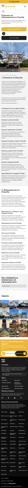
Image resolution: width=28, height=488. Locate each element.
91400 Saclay (3, 430)
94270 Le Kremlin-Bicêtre (22, 467)
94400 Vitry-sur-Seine (13, 471)
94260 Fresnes (13, 466)
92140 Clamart (12, 437)
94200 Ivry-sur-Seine (5, 462)
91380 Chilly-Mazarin (14, 426)
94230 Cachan (12, 462)
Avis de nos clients (19, 388)
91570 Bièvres (3, 433)
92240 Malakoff (13, 444)
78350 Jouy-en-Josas (5, 415)
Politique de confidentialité (7, 480)
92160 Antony (21, 437)
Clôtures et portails (19, 386)
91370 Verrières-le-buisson (4, 427)
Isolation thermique (6, 382)
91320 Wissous (21, 423)
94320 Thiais (3, 470)
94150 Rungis (21, 458)
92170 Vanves (3, 441)
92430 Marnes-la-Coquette (4, 459)
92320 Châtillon (22, 448)
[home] (3, 6)
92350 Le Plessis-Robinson (22, 452)
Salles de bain (5, 386)
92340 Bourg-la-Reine (13, 452)
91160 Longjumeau (4, 423)
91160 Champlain (22, 419)
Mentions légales (5, 478)
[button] (25, 6)
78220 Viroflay (21, 412)
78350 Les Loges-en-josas (14, 416)
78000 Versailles (4, 412)
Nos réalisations (5, 388)
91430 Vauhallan (22, 430)
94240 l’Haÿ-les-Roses (22, 463)
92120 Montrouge (22, 433)
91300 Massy (12, 423)
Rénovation (4, 380)
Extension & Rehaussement (18, 383)
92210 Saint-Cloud (22, 441)
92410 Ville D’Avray (22, 455)
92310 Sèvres (12, 448)
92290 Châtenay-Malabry (4, 448)
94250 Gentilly (4, 466)
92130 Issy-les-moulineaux (4, 438)
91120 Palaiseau (4, 419)
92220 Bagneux (4, 444)
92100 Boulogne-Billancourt (13, 434)
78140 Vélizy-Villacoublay (12, 412)
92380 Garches (13, 455)
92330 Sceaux (3, 451)
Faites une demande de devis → (9, 103)
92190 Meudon (13, 441)
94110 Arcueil (12, 458)
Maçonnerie (17, 380)
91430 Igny (12, 430)
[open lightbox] (4, 304)
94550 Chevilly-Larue (23, 470)
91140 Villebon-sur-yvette (13, 420)
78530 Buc (21, 415)
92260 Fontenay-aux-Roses (23, 445)
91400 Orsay (21, 426)
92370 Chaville (4, 455)
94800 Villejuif (4, 474)
